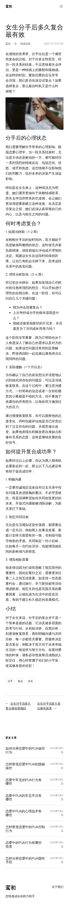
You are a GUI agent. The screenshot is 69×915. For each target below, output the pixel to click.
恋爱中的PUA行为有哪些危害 (24, 844)
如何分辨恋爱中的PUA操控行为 (25, 750)
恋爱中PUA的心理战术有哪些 (24, 813)
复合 (20, 681)
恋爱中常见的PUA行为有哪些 (24, 781)
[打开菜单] (61, 6)
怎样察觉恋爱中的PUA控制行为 (25, 828)
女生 (30, 681)
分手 (10, 681)
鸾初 (9, 6)
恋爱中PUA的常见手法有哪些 (24, 797)
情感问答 (25, 43)
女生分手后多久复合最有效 (34, 31)
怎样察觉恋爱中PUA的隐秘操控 (25, 766)
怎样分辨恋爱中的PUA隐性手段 (25, 860)
